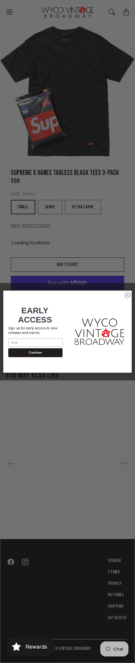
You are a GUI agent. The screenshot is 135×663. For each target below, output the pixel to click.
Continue (35, 352)
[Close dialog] (127, 295)
